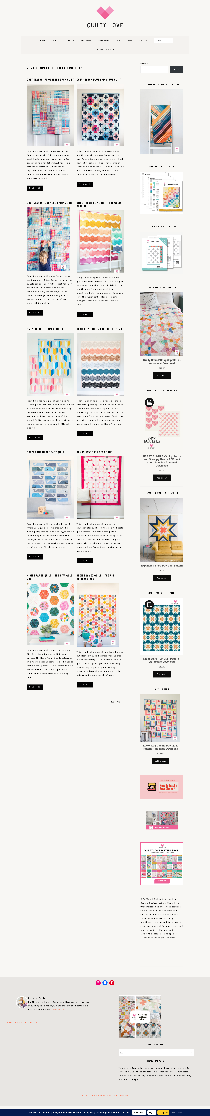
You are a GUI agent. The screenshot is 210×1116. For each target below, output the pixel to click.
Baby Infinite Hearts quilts (45, 329)
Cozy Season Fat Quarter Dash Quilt (50, 79)
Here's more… (58, 1009)
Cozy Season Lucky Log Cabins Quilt (50, 203)
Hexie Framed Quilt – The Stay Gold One (50, 577)
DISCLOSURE (31, 1022)
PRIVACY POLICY (13, 1022)
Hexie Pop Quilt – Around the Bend (99, 329)
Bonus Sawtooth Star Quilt (95, 452)
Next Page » (117, 702)
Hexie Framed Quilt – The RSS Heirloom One (95, 577)
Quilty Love (105, 17)
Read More (34, 188)
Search (144, 63)
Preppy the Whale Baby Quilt (46, 452)
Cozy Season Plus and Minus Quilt (99, 79)
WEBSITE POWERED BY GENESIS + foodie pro (105, 1095)
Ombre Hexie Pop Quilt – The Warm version (99, 204)
